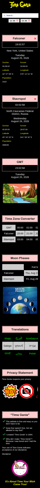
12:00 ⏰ (14, 21)
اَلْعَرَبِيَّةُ (18, 338)
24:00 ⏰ (26, 21)
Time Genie (20, 4)
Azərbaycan (32, 338)
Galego (8, 345)
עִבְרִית (32, 345)
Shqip (7, 338)
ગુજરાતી (19, 345)
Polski (32, 353)
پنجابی (19, 353)
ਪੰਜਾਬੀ (8, 353)
